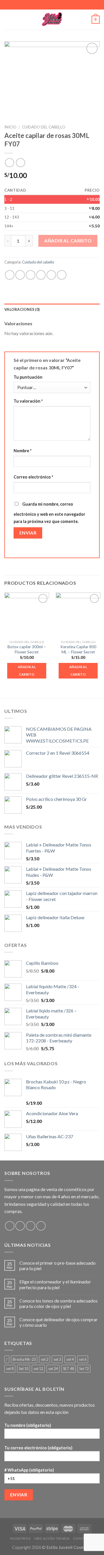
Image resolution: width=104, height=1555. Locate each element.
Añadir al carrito (68, 240)
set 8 (10, 1368)
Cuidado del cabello (43, 127)
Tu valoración (28, 401)
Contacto (83, 1538)
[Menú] (7, 19)
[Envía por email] (41, 275)
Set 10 (23, 1368)
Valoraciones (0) (22, 309)
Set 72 (84, 1368)
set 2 (44, 1359)
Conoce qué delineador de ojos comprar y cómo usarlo (58, 1322)
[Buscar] (85, 19)
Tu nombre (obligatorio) (27, 1425)
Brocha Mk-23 (24, 1359)
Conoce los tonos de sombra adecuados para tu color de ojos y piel (58, 1303)
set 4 (70, 1359)
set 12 (38, 1368)
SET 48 (68, 1368)
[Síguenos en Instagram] (20, 1226)
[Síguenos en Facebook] (9, 1226)
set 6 (82, 1359)
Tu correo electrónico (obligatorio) (38, 1447)
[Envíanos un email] (30, 1226)
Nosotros (20, 1538)
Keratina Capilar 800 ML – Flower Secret (78, 649)
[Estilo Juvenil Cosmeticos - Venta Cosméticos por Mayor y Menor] (52, 20)
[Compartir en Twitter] (30, 275)
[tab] (52, 309)
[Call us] (41, 1226)
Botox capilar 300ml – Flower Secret (27, 649)
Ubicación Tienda (52, 1538)
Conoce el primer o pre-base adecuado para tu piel (57, 1265)
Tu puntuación (28, 377)
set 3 (57, 1359)
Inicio (10, 127)
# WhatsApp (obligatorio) (29, 1470)
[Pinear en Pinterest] (51, 275)
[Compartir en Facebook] (20, 275)
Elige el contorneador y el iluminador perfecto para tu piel (55, 1284)
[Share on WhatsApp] (9, 275)
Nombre (22, 450)
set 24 (53, 1368)
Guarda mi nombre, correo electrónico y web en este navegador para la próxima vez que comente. (49, 513)
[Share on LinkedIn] (61, 275)
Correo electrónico (33, 476)
